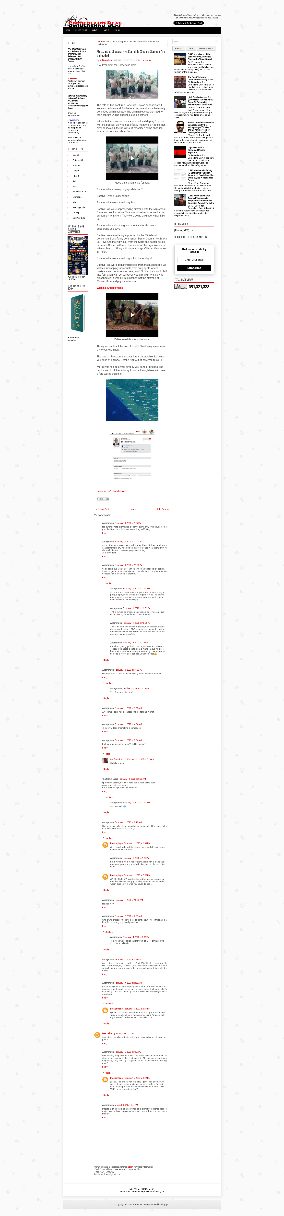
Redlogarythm (79, 207)
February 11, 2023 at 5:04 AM (128, 740)
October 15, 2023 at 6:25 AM (136, 688)
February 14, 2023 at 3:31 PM (136, 937)
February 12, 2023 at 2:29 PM (128, 959)
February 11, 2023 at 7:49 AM (136, 802)
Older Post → (162, 509)
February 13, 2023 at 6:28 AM (128, 983)
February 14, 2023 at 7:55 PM (136, 642)
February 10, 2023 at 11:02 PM (128, 541)
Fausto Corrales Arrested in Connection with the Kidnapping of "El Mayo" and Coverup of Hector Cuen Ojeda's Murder (201, 127)
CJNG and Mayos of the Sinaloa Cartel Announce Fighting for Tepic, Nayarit (200, 56)
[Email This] (98, 499)
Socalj (76, 212)
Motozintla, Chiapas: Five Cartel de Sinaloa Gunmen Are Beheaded (131, 53)
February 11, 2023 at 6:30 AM (132, 779)
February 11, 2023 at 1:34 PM (137, 843)
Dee (104, 1033)
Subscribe (194, 268)
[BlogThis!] (101, 499)
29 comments (144, 60)
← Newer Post (102, 509)
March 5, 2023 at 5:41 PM (126, 1105)
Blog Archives (206, 48)
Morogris (77, 197)
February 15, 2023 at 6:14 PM (137, 1078)
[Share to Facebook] (107, 499)
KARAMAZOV (79, 191)
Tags (191, 48)
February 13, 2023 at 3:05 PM (120, 1033)
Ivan (75, 186)
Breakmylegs (116, 843)
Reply (104, 533)
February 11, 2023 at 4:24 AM (128, 724)
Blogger (165, 1204)
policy (75, 137)
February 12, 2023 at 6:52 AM (128, 916)
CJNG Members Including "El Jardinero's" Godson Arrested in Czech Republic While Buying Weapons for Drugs (200, 175)
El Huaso (77, 165)
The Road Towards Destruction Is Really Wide (200, 78)
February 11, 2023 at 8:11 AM (128, 822)
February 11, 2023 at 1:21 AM (128, 708)
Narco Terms (81, 30)
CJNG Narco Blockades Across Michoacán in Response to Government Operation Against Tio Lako (201, 199)
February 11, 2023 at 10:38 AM (129, 900)
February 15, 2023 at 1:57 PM (128, 1052)
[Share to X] (104, 499)
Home (68, 30)
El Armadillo (78, 160)
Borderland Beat (140, 1204)
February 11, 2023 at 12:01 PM (137, 608)
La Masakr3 (119, 491)
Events (95, 30)
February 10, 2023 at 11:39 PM (128, 670)
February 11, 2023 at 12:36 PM (137, 623)
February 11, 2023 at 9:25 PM (136, 858)
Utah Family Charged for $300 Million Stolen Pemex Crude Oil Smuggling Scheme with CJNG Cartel (200, 101)
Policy (117, 30)
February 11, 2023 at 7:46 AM (136, 588)
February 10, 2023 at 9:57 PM (128, 523)
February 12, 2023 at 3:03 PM (137, 875)
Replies (109, 583)
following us (158, 1191)
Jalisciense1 (104, 491)
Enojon (76, 170)
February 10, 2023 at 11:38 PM (128, 565)
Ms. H (75, 202)
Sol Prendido (79, 218)
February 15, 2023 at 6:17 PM (137, 1009)
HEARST (77, 176)
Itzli (74, 181)
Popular (178, 48)
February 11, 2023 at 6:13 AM (140, 759)
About (106, 30)
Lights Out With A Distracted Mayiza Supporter (196, 150)
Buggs (76, 155)
